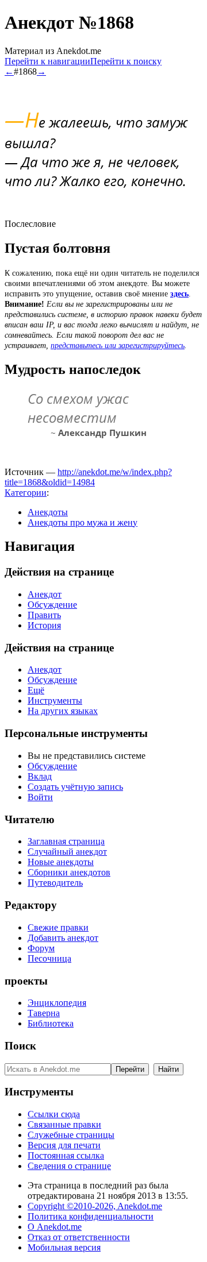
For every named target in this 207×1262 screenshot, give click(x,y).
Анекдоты (48, 512)
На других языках (63, 711)
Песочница (49, 958)
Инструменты (55, 700)
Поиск (20, 1046)
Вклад (40, 776)
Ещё (36, 690)
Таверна (44, 1013)
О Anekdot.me (55, 1227)
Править (44, 615)
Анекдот (45, 594)
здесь (179, 294)
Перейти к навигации (47, 61)
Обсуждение (52, 604)
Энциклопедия (57, 1003)
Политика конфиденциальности (91, 1216)
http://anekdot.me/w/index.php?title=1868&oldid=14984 (88, 477)
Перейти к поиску (126, 61)
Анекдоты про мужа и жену (82, 522)
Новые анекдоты (61, 862)
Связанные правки (64, 1124)
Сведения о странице (69, 1166)
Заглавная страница (66, 841)
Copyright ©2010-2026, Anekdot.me (95, 1206)
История (44, 625)
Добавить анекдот (63, 938)
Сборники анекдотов (69, 872)
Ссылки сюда (54, 1114)
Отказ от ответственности (79, 1237)
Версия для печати (64, 1145)
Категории (26, 492)
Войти (40, 797)
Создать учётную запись (75, 787)
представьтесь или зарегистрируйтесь (118, 345)
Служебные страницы (71, 1135)
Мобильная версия (64, 1247)
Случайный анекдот (67, 851)
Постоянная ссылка (66, 1155)
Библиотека (51, 1023)
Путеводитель (55, 882)
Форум (41, 948)
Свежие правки (58, 927)
